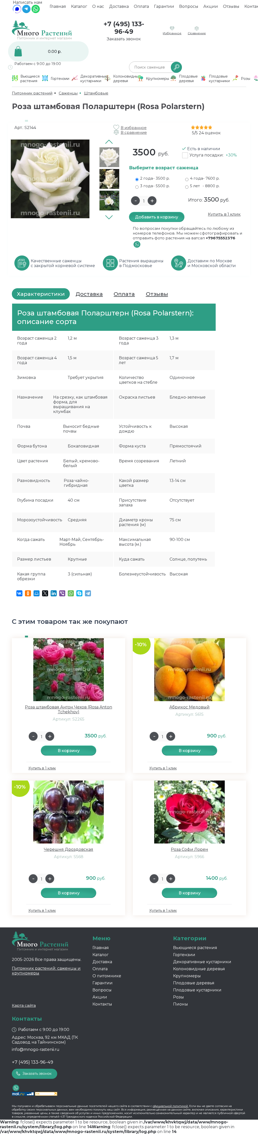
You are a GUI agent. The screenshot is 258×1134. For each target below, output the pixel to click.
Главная (58, 6)
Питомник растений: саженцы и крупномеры (46, 971)
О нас (98, 6)
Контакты (102, 1004)
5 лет (205, 185)
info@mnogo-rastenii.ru (35, 1049)
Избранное (172, 33)
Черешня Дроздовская (68, 849)
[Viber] (62, 593)
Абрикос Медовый (189, 707)
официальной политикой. (170, 1106)
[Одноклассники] (28, 593)
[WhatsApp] (35, 11)
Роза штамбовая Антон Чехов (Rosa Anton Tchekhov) (68, 709)
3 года (155, 185)
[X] (45, 593)
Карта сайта (24, 1005)
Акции (210, 6)
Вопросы (188, 6)
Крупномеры (187, 976)
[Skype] (79, 593)
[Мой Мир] (37, 593)
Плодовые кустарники (197, 990)
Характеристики (41, 294)
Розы (178, 997)
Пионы (180, 1004)
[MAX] (17, 11)
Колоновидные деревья (199, 968)
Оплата (141, 6)
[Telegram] (26, 11)
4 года (205, 178)
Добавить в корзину (156, 217)
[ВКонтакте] (19, 593)
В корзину (69, 750)
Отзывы (231, 6)
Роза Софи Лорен (189, 849)
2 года (155, 178)
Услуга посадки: (213, 155)
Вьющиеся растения (195, 947)
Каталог (79, 6)
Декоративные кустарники (202, 961)
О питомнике (106, 976)
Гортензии (184, 954)
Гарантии (164, 6)
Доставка (119, 6)
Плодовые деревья (193, 983)
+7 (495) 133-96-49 (124, 27)
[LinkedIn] (54, 593)
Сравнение (197, 33)
